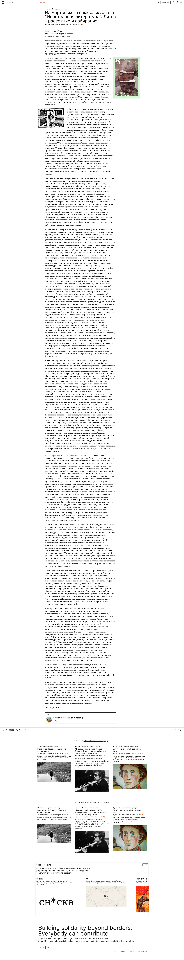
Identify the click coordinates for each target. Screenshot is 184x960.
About (49, 947)
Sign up (41, 947)
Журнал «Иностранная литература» (57, 9)
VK (128, 951)
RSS (146, 951)
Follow (56, 721)
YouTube (137, 951)
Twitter (142, 951)
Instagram (132, 951)
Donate (42, 2)
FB (126, 951)
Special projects (43, 865)
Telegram (122, 951)
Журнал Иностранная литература (56, 24)
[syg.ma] (3, 2)
